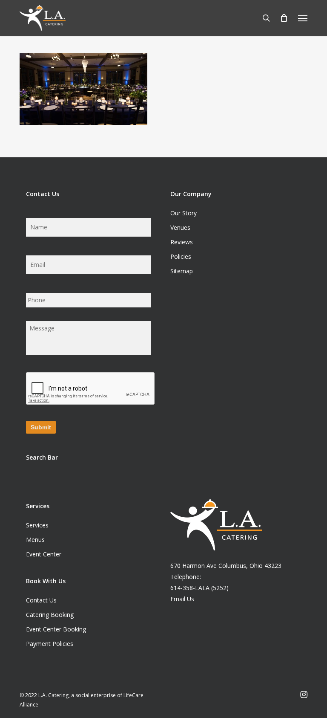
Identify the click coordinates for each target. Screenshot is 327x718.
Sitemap (181, 271)
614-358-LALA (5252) (199, 588)
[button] (302, 18)
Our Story (183, 213)
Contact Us (41, 600)
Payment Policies (49, 644)
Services (37, 525)
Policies (180, 256)
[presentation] (90, 388)
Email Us (182, 599)
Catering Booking (50, 615)
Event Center (43, 554)
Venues (180, 227)
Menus (35, 540)
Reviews (181, 242)
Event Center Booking (56, 629)
